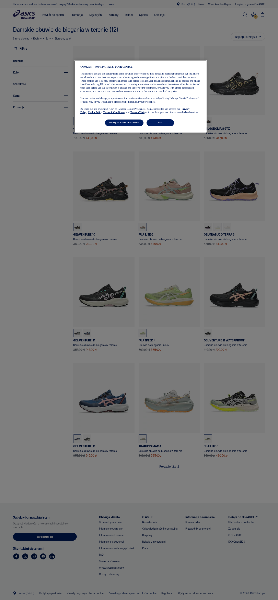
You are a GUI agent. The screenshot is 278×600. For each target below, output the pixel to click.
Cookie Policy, (95, 112)
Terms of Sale (137, 112)
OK (160, 122)
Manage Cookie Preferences (124, 122)
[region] (140, 96)
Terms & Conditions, (114, 112)
